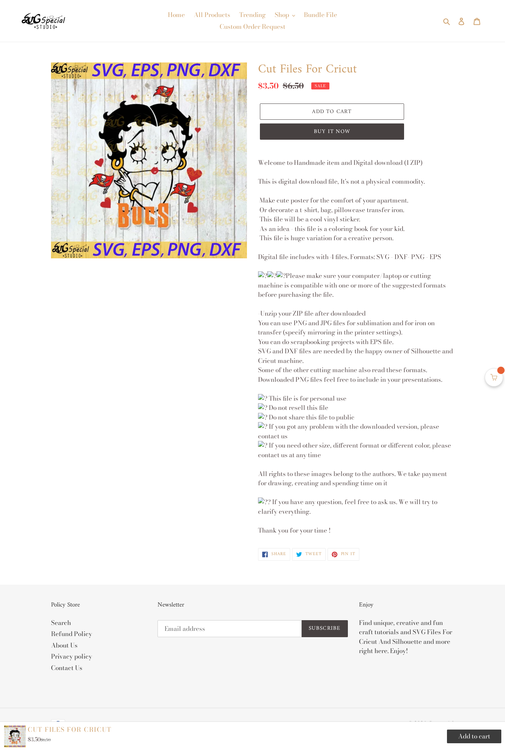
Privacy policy (71, 656)
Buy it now (332, 132)
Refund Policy (71, 634)
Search (61, 623)
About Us (64, 645)
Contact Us (66, 668)
